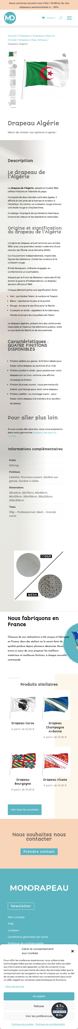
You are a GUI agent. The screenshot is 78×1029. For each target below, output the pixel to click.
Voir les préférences (39, 1016)
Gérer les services (14, 986)
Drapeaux (25, 35)
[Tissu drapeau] (39, 598)
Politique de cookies (23, 1024)
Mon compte (16, 917)
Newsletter (21, 906)
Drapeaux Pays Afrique (33, 40)
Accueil (12, 35)
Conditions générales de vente (28, 936)
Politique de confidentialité (50, 1024)
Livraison (13, 930)
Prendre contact (39, 851)
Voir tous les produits (24, 809)
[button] (72, 951)
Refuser (39, 1006)
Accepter (39, 996)
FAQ (10, 923)
